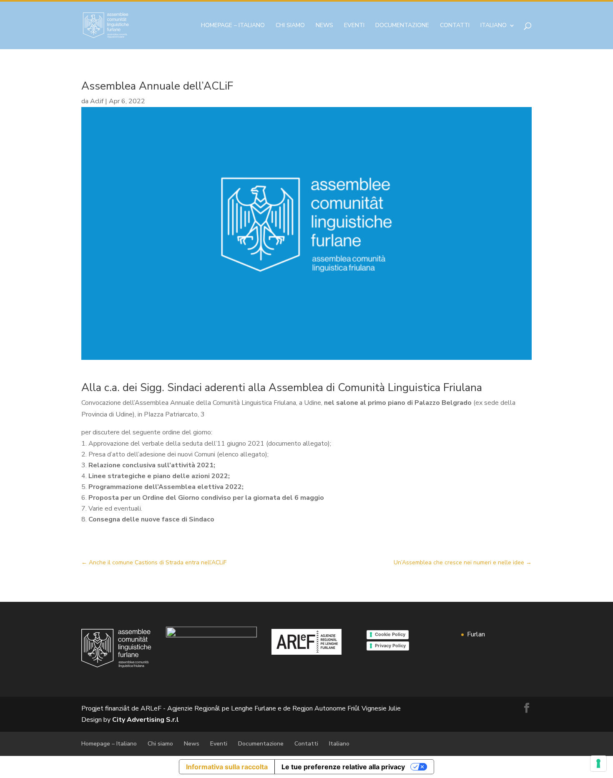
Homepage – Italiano (233, 25)
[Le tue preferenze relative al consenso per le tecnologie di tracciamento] (598, 763)
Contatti (455, 25)
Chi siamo (290, 25)
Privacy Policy (390, 645)
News (324, 25)
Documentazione (402, 25)
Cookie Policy (390, 634)
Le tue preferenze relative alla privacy (343, 767)
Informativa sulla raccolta (227, 767)
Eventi (354, 25)
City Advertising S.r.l (145, 719)
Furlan (476, 634)
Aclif (96, 101)
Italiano (493, 25)
